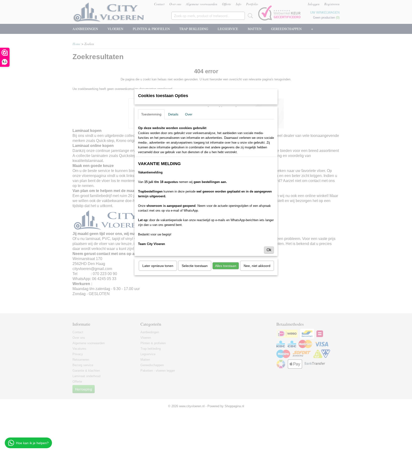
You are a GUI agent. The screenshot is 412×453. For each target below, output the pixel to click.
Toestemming (151, 114)
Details (173, 114)
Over (188, 114)
